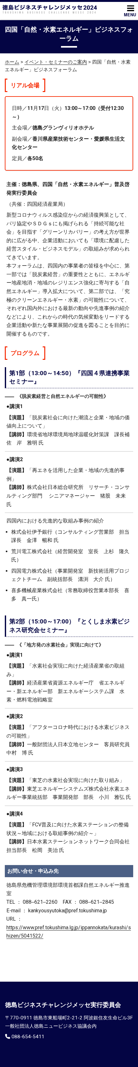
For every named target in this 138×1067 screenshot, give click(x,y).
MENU (130, 15)
